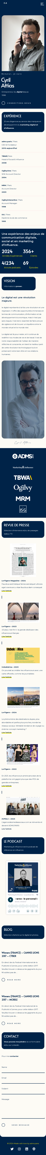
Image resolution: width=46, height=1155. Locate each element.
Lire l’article (7, 591)
